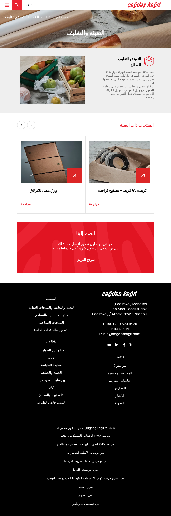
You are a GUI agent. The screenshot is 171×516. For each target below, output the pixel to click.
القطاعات (37, 17)
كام (51, 387)
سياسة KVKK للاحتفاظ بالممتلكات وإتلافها (85, 436)
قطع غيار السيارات (51, 350)
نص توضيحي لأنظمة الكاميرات (85, 453)
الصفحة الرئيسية (60, 17)
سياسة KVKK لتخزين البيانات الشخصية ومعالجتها (85, 444)
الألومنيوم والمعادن (51, 395)
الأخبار (120, 395)
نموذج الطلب (85, 487)
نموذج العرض (86, 259)
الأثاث (51, 357)
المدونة (120, 403)
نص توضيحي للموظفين (85, 504)
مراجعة (94, 204)
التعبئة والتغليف (51, 372)
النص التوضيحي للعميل (85, 470)
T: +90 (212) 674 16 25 (120, 324)
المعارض (120, 388)
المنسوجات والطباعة (51, 402)
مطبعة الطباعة (51, 365)
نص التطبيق (85, 495)
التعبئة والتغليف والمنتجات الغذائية (51, 307)
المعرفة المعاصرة (119, 373)
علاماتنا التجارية (119, 380)
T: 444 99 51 (119, 329)
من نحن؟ (119, 365)
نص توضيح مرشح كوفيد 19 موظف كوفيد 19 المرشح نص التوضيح (86, 478)
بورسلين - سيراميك (51, 380)
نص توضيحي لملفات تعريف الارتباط (85, 461)
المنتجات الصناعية (51, 322)
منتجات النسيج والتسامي (51, 315)
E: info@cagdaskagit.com (119, 334)
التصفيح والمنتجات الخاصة (51, 330)
